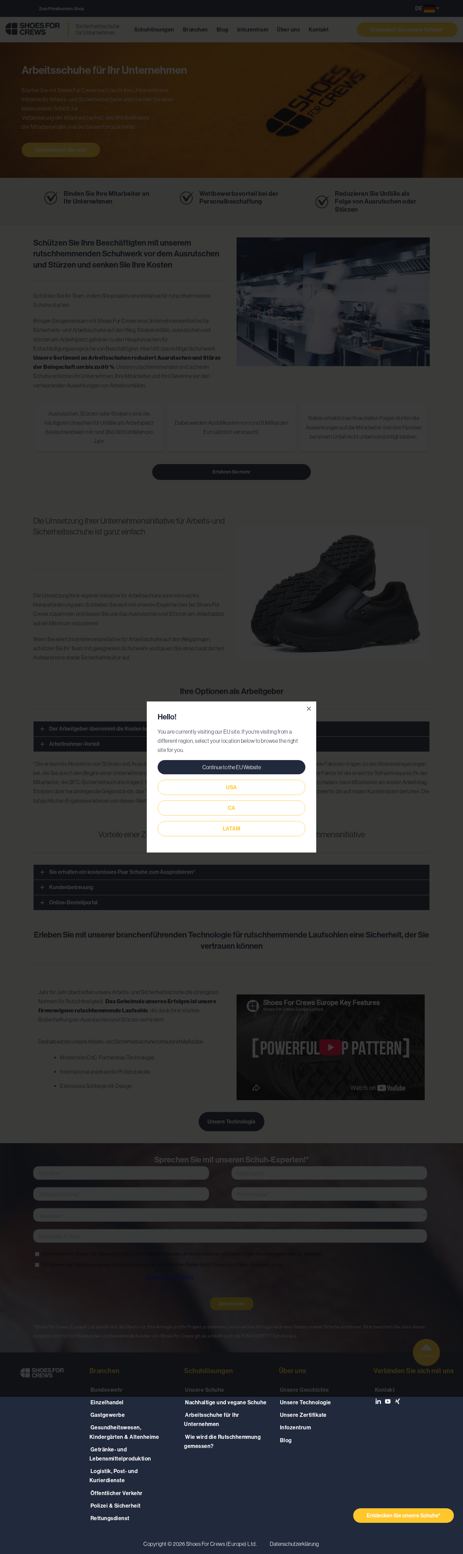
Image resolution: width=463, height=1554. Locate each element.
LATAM (231, 828)
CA (231, 808)
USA (231, 787)
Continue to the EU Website (231, 767)
